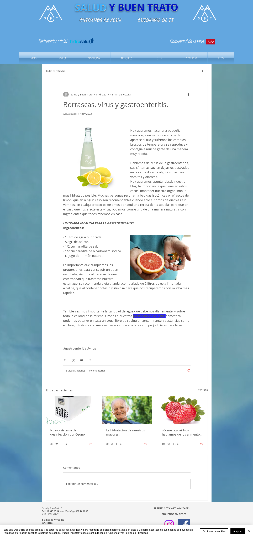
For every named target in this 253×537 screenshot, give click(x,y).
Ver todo (203, 389)
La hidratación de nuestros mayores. (125, 432)
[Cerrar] (249, 531)
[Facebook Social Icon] (184, 525)
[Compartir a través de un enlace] (90, 360)
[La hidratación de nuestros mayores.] (127, 410)
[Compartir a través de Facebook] (64, 360)
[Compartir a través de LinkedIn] (81, 360)
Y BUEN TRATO (143, 7)
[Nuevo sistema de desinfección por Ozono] (71, 410)
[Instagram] (169, 525)
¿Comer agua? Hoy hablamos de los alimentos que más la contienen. (181, 432)
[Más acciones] (188, 94)
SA (81, 7)
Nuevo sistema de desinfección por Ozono (67, 432)
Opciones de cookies (214, 531)
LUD (97, 7)
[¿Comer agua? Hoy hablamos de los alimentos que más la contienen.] (183, 410)
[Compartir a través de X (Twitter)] (73, 360)
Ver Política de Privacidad (134, 532)
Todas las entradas (55, 70)
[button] (203, 71)
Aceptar (237, 531)
